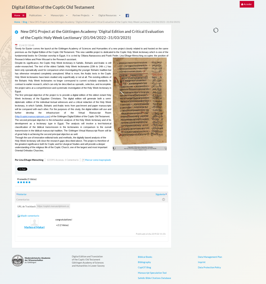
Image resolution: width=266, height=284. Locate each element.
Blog (25, 22)
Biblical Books (145, 256)
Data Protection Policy (209, 267)
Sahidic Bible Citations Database (154, 278)
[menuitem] (246, 4)
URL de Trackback (26, 206)
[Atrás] (17, 31)
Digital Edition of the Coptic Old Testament (53, 7)
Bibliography (144, 262)
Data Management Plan (210, 256)
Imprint (202, 262)
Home (17, 22)
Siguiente (160, 194)
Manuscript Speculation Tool (152, 272)
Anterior (22, 194)
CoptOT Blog (144, 267)
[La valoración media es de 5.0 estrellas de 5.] (18, 182)
